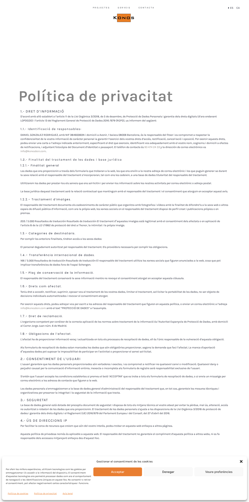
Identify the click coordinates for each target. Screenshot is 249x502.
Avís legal (68, 493)
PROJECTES (101, 7)
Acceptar (117, 472)
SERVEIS (124, 7)
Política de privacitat (45, 493)
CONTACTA (147, 7)
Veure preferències (218, 472)
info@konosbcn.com (33, 151)
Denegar (168, 472)
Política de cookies (18, 493)
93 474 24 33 (152, 147)
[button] (241, 461)
